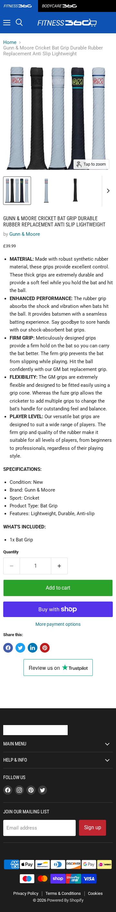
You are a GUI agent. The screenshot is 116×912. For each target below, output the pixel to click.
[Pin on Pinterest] (45, 648)
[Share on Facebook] (8, 648)
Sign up (92, 827)
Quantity (11, 551)
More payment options (58, 624)
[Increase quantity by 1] (59, 566)
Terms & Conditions (63, 893)
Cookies (95, 893)
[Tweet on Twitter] (20, 648)
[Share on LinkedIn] (32, 648)
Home (9, 42)
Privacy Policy (25, 893)
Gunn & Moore (24, 234)
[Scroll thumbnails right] (107, 191)
